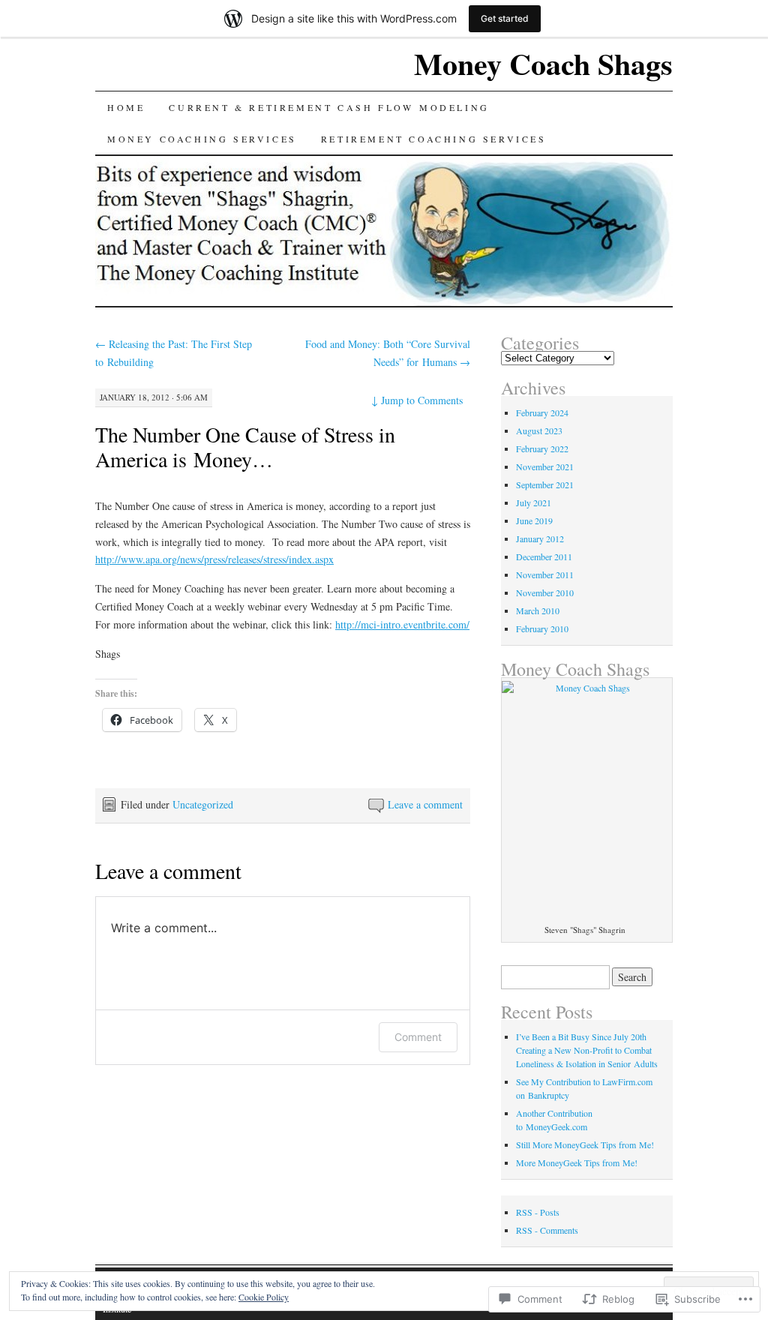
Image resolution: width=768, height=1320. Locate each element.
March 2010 (538, 610)
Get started (505, 18)
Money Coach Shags (543, 63)
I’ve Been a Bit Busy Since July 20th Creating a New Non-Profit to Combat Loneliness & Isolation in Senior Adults (587, 1050)
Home (126, 107)
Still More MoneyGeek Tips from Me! (585, 1144)
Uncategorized (202, 804)
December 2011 (544, 556)
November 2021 (545, 466)
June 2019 (534, 520)
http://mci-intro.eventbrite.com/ (402, 624)
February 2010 (542, 628)
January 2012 (540, 538)
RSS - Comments (547, 1230)
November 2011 (545, 574)
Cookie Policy (263, 1297)
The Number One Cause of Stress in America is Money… (245, 446)
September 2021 (545, 484)
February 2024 (542, 412)
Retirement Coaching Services (434, 139)
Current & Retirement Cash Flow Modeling (329, 107)
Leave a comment (425, 804)
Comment (418, 1036)
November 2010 (545, 592)
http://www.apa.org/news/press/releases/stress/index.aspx (214, 559)
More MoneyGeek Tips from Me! (577, 1162)
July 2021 (533, 502)
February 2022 (542, 448)
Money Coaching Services (202, 139)
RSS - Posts (538, 1212)
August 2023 (539, 430)
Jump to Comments (417, 400)
